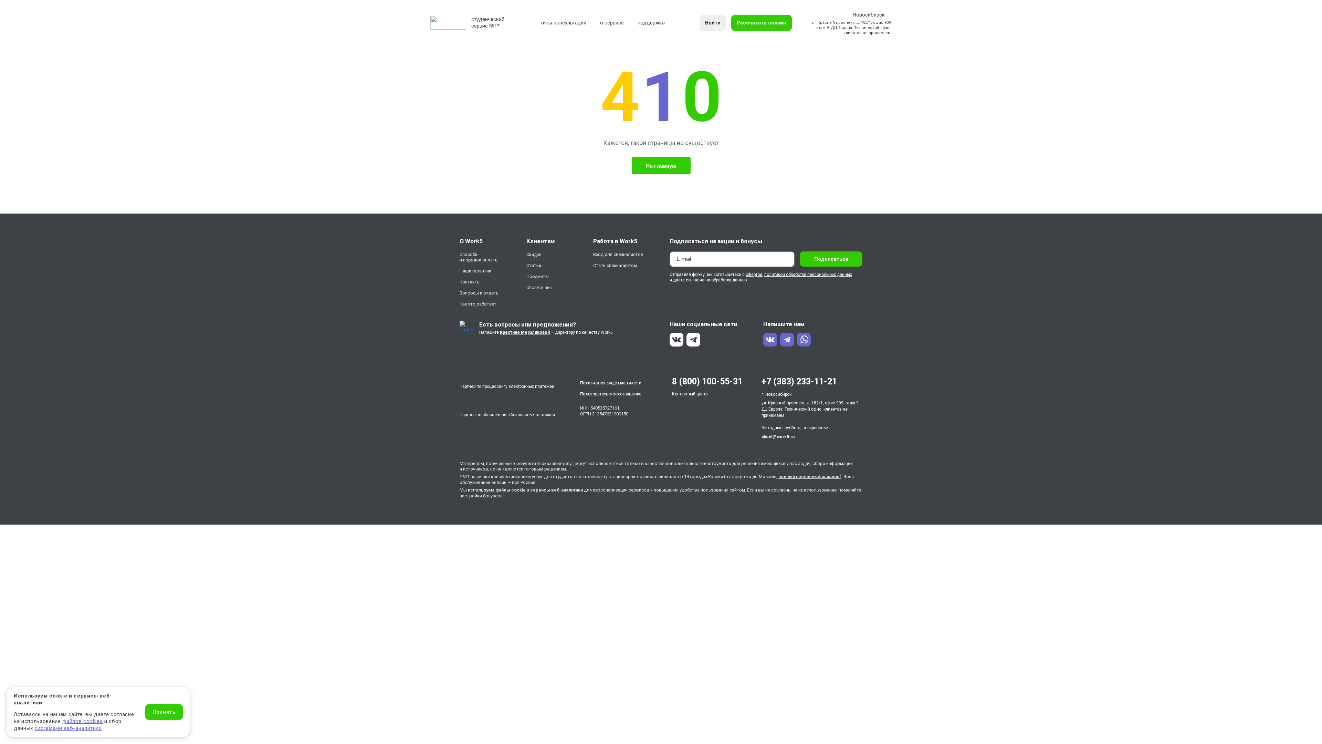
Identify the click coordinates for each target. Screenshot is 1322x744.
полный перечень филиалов (809, 476)
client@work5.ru (778, 437)
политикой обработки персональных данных (808, 274)
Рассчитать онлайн (761, 23)
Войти (713, 23)
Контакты (470, 282)
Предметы (537, 276)
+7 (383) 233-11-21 (799, 381)
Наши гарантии (475, 270)
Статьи (533, 265)
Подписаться (831, 259)
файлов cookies (82, 721)
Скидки (534, 254)
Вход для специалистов (618, 254)
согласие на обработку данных (716, 280)
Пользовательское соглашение (610, 393)
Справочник (539, 287)
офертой (754, 274)
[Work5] (448, 23)
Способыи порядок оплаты (479, 257)
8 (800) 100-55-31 (707, 381)
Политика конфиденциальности (610, 382)
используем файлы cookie (497, 490)
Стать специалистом (615, 265)
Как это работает (478, 304)
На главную (661, 166)
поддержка (651, 23)
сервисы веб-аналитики (556, 490)
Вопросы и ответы (480, 293)
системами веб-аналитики (68, 728)
